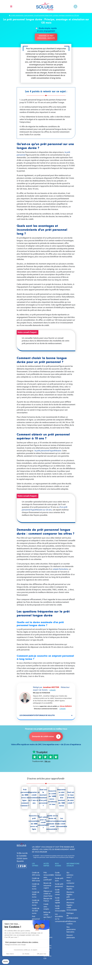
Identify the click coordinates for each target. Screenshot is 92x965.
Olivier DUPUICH (66, 706)
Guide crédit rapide (57, 900)
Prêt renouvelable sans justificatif (48, 876)
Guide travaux (58, 874)
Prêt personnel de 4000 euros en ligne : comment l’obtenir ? (25, 798)
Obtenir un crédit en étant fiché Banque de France (48, 896)
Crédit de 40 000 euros (35, 910)
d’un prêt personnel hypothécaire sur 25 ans (44, 508)
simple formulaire (60, 569)
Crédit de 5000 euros (35, 894)
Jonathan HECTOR (51, 687)
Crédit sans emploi (46, 906)
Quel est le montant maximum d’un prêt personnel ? (43, 798)
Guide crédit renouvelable (59, 908)
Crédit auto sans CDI (47, 955)
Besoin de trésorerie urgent (47, 885)
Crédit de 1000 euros (35, 886)
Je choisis (25, 954)
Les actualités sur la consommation (59, 917)
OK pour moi (41, 954)
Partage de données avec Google (15, 944)
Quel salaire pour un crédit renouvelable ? (43, 822)
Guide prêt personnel (59, 885)
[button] (5, 961)
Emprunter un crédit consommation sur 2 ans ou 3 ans (34, 798)
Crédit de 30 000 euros (35, 902)
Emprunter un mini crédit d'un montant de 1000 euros (61, 798)
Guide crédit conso (57, 892)
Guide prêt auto (59, 879)
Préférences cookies (71, 922)
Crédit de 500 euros (36, 879)
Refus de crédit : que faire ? (48, 914)
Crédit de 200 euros (36, 874)
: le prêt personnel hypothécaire (47, 450)
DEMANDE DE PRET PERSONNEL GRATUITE (46, 37)
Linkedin (52, 690)
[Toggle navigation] (11, 6)
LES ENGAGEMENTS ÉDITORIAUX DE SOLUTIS (46, 715)
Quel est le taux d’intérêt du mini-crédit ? (70, 798)
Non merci (10, 954)
